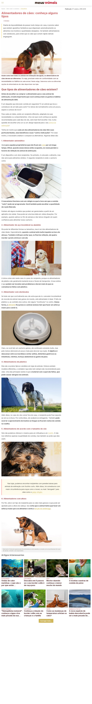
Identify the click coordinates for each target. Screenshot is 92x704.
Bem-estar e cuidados (13, 8)
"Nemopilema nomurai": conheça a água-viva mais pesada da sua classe (11, 613)
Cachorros (27, 578)
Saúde (3, 8)
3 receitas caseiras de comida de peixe (78, 582)
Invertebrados (6, 609)
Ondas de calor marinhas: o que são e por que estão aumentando (11, 583)
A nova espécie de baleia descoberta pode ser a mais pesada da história (79, 613)
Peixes (71, 578)
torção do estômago (42, 509)
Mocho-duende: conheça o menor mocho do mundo (54, 583)
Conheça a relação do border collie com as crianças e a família (33, 613)
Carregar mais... (46, 621)
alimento (11, 305)
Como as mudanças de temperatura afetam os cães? (56, 613)
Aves (47, 578)
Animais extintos (74, 609)
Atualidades (5, 578)
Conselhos (24, 8)
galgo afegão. (37, 492)
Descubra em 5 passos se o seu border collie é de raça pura (34, 583)
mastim (50, 433)
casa (44, 145)
